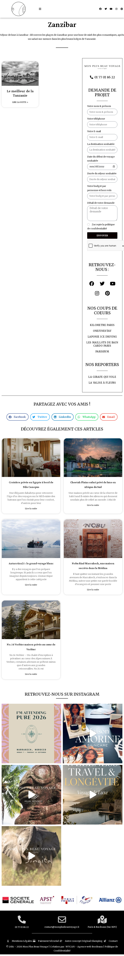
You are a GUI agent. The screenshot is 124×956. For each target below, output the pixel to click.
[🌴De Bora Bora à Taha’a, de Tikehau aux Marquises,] (31, 795)
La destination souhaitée (100, 144)
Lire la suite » (20, 102)
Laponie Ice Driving (102, 336)
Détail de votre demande (100, 202)
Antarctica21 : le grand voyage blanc (31, 563)
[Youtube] (111, 9)
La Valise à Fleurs (102, 382)
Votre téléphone (96, 118)
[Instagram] (116, 9)
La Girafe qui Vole (102, 376)
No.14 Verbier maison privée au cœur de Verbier (31, 647)
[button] (40, 9)
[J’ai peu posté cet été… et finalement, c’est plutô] (31, 733)
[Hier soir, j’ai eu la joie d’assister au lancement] (92, 733)
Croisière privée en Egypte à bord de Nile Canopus (31, 485)
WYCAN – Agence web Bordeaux (84, 946)
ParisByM (102, 351)
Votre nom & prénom (99, 106)
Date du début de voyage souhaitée (101, 158)
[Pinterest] (121, 9)
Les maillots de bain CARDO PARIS (102, 344)
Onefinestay (102, 330)
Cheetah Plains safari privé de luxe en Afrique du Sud (93, 485)
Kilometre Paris (102, 325)
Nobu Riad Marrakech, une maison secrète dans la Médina (93, 566)
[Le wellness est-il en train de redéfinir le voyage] (92, 795)
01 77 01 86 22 (22, 927)
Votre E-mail (94, 131)
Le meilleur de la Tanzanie (20, 93)
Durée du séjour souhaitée (101, 173)
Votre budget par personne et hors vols (99, 188)
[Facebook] (100, 9)
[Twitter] (105, 9)
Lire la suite (31, 508)
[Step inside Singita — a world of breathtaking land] (31, 856)
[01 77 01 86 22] (22, 919)
